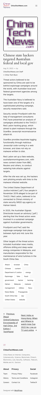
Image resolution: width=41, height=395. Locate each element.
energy (28, 272)
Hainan (7, 284)
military (21, 288)
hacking (30, 280)
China (26, 265)
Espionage (9, 276)
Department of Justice (13, 272)
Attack (7, 265)
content (18, 268)
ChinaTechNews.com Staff (13, 72)
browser (17, 265)
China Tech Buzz (11, 75)
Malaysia (17, 284)
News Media (9, 292)
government (9, 280)
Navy (30, 288)
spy (22, 296)
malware (28, 284)
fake (18, 276)
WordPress (18, 390)
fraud (26, 276)
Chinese (8, 268)
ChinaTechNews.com (19, 6)
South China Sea (11, 296)
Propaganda (22, 292)
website (22, 300)
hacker (20, 280)
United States (10, 300)
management (10, 288)
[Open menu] (36, 5)
